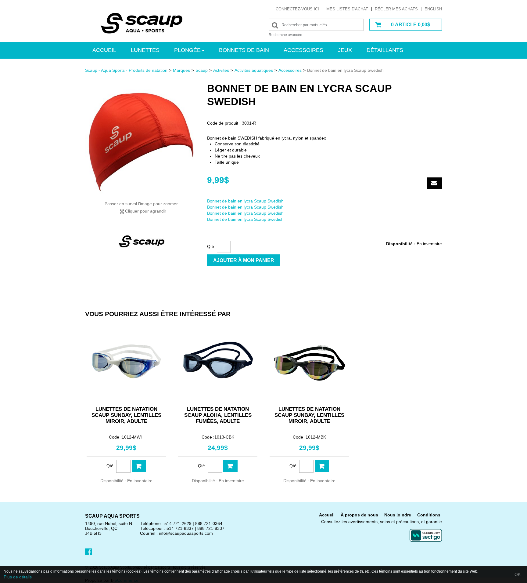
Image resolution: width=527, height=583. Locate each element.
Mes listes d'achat (347, 9)
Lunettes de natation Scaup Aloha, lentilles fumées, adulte (218, 415)
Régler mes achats (396, 9)
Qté (210, 246)
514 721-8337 (180, 528)
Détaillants (385, 50)
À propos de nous (359, 514)
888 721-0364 (208, 523)
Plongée (187, 50)
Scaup (201, 70)
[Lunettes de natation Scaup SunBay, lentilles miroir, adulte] (126, 361)
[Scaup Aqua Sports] (141, 23)
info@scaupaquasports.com (186, 533)
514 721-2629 (178, 523)
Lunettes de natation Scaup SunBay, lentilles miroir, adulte (126, 415)
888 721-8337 (210, 528)
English (433, 9)
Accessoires (303, 50)
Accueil (104, 50)
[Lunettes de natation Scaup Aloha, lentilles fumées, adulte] (217, 361)
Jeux (345, 50)
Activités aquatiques (254, 70)
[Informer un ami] (434, 183)
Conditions (428, 514)
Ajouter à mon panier (243, 260)
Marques (181, 70)
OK (517, 574)
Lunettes (145, 50)
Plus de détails (18, 576)
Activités (221, 70)
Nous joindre (397, 514)
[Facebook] (88, 551)
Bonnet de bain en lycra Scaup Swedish (245, 201)
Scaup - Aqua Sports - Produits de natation (126, 70)
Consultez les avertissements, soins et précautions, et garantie (381, 521)
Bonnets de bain (244, 50)
